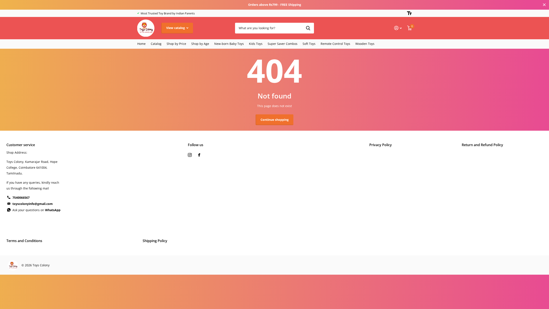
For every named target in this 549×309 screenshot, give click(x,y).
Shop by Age (200, 44)
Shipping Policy (155, 240)
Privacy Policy (380, 144)
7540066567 (21, 197)
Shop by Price (176, 44)
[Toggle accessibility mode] (409, 13)
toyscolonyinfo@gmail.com (32, 204)
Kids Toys (255, 44)
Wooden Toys (364, 44)
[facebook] (199, 155)
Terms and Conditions (24, 240)
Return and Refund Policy (482, 144)
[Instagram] (190, 155)
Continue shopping (275, 120)
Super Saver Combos (282, 44)
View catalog (176, 28)
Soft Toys (309, 44)
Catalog (156, 44)
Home (141, 44)
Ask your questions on (36, 210)
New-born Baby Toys (229, 44)
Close (544, 5)
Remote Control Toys (335, 44)
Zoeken (308, 28)
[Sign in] (398, 28)
